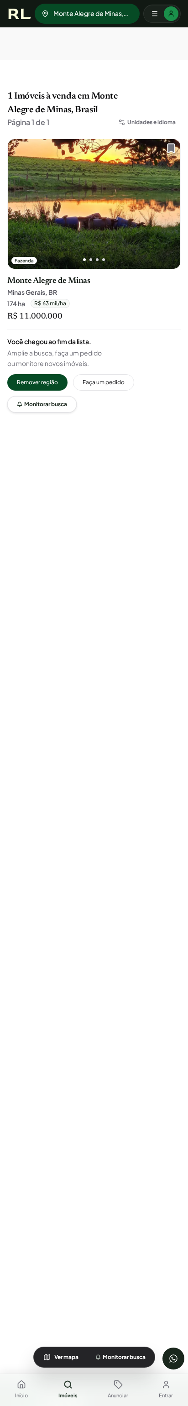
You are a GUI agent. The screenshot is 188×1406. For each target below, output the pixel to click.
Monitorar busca (45, 404)
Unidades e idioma (151, 122)
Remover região (37, 382)
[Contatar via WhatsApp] (173, 1358)
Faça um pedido (104, 382)
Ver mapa (66, 1357)
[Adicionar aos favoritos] (169, 150)
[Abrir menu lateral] (162, 14)
